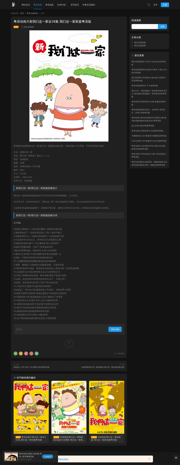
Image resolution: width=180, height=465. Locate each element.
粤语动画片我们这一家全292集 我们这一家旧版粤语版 (31, 438)
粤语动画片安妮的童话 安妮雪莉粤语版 (147, 131)
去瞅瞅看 (47, 456)
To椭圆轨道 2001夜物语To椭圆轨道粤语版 (149, 136)
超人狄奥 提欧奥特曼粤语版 (143, 125)
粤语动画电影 (59, 384)
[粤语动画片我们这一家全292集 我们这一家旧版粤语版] (31, 407)
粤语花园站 (90, 4)
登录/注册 (115, 329)
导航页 (76, 4)
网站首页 (26, 4)
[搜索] (148, 4)
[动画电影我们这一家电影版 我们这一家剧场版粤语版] (106, 407)
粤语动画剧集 (29, 27)
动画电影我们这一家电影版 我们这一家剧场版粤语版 (102, 367)
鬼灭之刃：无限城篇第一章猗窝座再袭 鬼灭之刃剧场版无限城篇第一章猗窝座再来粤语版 (149, 94)
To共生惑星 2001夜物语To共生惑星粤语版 (149, 141)
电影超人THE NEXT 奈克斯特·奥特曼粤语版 (31, 367)
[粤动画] (13, 4)
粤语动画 (37, 4)
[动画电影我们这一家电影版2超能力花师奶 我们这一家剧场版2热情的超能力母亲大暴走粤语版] (69, 407)
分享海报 (120, 353)
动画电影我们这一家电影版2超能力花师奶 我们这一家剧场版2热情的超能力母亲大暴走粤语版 (68, 438)
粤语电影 (49, 4)
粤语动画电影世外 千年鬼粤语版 (145, 85)
